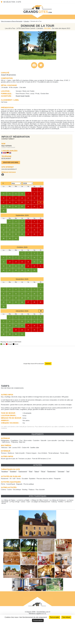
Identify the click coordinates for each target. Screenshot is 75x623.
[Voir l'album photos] (34, 68)
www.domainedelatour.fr (9, 169)
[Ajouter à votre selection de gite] (41, 68)
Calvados (26, 21)
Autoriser (48, 363)
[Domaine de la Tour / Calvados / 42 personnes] (37, 59)
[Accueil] (37, 9)
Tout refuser (66, 617)
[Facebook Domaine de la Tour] (2, 175)
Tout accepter (54, 617)
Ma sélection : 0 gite (12, 2)
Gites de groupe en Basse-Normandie (11, 21)
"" (4, 471)
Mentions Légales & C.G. (37, 613)
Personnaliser (38, 620)
